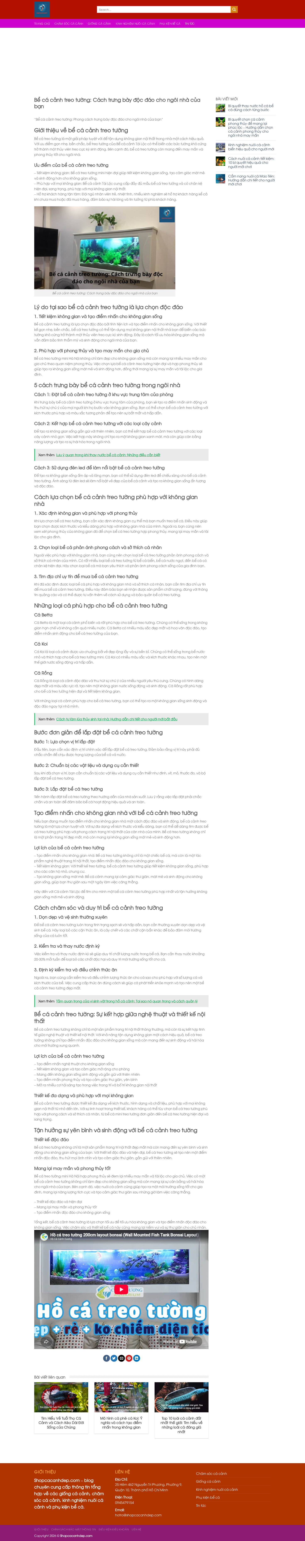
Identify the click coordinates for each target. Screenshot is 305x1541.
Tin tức (190, 23)
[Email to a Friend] (121, 1358)
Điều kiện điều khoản (114, 1529)
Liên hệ (137, 1529)
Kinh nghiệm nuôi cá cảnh (135, 23)
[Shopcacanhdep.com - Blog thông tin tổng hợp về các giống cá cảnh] (62, 9)
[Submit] (234, 9)
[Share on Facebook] (106, 1358)
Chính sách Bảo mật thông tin (73, 1529)
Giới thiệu (41, 1529)
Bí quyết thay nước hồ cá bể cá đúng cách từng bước (250, 108)
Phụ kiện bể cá (170, 23)
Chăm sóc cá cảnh (68, 23)
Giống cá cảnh (99, 23)
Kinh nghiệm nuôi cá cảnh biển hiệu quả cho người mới (251, 147)
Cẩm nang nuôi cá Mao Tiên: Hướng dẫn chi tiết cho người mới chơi (251, 180)
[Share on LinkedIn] (136, 1358)
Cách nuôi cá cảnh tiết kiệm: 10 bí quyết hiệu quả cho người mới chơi (251, 162)
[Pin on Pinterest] (129, 1358)
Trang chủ (42, 23)
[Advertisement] (152, 59)
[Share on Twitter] (114, 1358)
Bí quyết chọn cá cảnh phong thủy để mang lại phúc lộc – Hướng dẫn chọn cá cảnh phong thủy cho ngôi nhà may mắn (250, 127)
